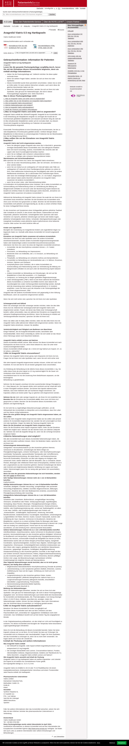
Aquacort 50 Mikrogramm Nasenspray (72, 66)
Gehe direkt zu (9, 53)
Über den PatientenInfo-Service (27, 22)
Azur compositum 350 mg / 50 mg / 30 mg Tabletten (75, 51)
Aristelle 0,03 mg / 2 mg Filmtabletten (76, 72)
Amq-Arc (27, 26)
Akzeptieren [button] (121, 743)
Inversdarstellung (68, 8)
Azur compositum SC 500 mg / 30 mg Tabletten (75, 36)
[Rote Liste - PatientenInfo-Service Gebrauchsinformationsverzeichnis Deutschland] (21, 6)
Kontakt (82, 8)
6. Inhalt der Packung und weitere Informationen (20, 109)
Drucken (61, 29)
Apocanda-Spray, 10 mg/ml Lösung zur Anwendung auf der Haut (76, 78)
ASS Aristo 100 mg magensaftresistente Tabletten (75, 58)
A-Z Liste (8, 22)
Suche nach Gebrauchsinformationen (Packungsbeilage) (22, 12)
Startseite (40, 8)
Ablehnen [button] (112, 743)
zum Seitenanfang (59, 736)
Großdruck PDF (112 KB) (17, 48)
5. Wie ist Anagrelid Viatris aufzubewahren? (19, 107)
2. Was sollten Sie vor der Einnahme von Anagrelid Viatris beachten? (28, 101)
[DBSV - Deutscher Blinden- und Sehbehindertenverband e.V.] (78, 98)
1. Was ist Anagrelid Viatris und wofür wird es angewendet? (24, 99)
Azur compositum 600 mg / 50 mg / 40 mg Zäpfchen (75, 44)
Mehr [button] (98, 743)
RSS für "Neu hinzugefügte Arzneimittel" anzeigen (85, 25)
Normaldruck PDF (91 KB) (18, 46)
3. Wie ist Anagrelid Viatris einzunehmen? (18, 103)
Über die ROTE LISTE (54, 21)
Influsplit (70, 31)
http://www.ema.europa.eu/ (37, 728)
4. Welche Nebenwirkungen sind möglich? (18, 105)
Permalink (53, 29)
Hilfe (77, 8)
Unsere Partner (73, 22)
